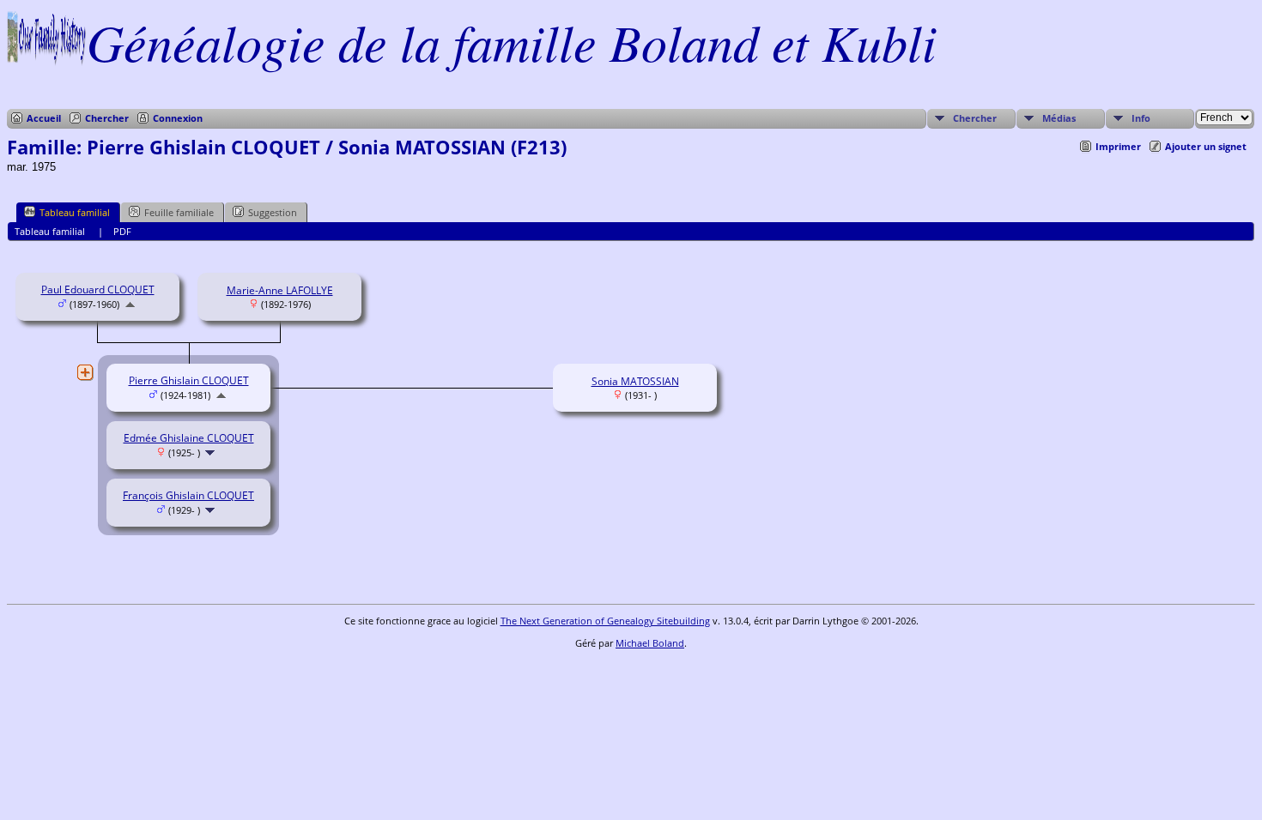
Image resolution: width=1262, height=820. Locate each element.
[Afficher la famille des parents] (130, 304)
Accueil (44, 118)
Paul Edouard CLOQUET (98, 289)
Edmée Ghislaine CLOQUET (189, 438)
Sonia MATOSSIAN (635, 381)
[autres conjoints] (85, 372)
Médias (1059, 118)
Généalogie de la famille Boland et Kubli (512, 41)
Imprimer (1118, 146)
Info (1141, 118)
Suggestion (272, 212)
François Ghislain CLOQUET (188, 495)
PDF (122, 231)
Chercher (107, 118)
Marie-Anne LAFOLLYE (280, 290)
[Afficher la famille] (212, 452)
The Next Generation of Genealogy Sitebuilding (605, 620)
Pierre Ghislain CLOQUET (189, 380)
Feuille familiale (179, 212)
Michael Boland (650, 642)
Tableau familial (74, 212)
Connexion (178, 118)
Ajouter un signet (1206, 146)
